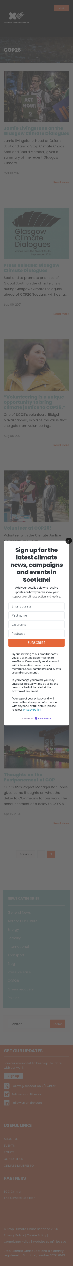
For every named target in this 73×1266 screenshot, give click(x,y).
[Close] (69, 541)
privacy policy (32, 709)
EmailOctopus (44, 719)
